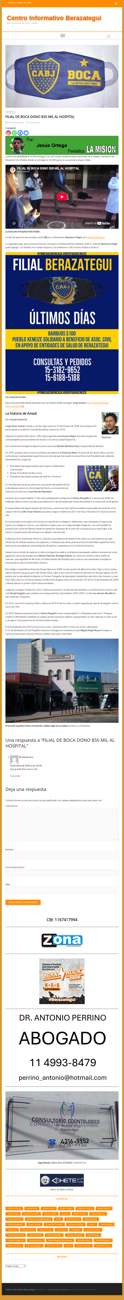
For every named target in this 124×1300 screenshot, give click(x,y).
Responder (15, 775)
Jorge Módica (28, 1229)
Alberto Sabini (66, 1208)
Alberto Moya (48, 1208)
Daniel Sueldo (80, 1213)
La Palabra (75, 1229)
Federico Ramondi (15, 1224)
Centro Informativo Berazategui (54, 18)
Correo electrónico (15, 867)
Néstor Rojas (93, 1235)
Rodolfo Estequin (103, 1240)
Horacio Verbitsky (75, 1224)
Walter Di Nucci (103, 1245)
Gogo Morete (34, 1224)
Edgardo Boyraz (98, 1213)
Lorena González (93, 1229)
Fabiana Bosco (91, 1219)
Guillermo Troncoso (54, 1224)
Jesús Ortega (106, 1224)
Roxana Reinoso (14, 1245)
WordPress (65, 1289)
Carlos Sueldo (50, 1213)
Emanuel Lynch (73, 1219)
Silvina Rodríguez (34, 1245)
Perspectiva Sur (35, 1240)
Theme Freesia (53, 1289)
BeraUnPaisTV (104, 1208)
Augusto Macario (85, 1208)
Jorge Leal (12, 1229)
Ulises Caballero (83, 1245)
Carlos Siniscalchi (31, 1213)
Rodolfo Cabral (84, 1240)
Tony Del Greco (53, 1245)
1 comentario (34, 122)
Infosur (92, 1224)
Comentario (12, 805)
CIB (22, 406)
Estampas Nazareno (95, 237)
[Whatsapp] (14, 133)
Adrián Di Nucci (14, 1208)
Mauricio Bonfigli (54, 1235)
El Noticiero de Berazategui (38, 1219)
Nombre (10, 849)
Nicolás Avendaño (74, 1235)
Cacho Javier (13, 1213)
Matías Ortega (35, 1235)
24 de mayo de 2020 (15, 122)
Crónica (65, 1213)
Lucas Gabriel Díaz (15, 1235)
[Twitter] (26, 133)
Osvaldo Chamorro (15, 1240)
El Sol (58, 1219)
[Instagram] (8, 133)
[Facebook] (20, 133)
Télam (68, 1245)
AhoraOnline (32, 1208)
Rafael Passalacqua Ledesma (60, 1240)
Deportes (10, 111)
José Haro (61, 1229)
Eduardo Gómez (14, 1219)
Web (7, 884)
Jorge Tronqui (45, 1229)
